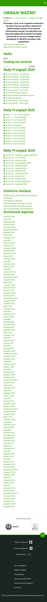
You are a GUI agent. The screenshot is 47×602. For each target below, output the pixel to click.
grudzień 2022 (9, 293)
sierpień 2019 (9, 382)
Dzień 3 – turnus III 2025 (15, 141)
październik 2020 (10, 353)
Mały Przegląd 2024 (19, 150)
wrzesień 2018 (9, 411)
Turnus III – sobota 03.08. (16, 168)
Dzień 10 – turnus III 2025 (16, 120)
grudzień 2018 (9, 403)
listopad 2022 (9, 295)
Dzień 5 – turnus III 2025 (15, 136)
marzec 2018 (8, 427)
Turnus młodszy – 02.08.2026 (17, 87)
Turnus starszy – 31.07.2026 (17, 90)
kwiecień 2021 (9, 340)
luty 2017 (7, 459)
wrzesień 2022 (9, 301)
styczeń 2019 (8, 401)
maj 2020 (7, 361)
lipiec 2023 (7, 282)
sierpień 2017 (9, 443)
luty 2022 (7, 319)
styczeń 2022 (8, 322)
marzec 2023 (8, 290)
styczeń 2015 (8, 501)
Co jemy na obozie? (13, 98)
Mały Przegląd (20, 570)
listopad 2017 (9, 438)
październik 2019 (10, 380)
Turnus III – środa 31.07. (15, 176)
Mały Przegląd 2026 (19, 69)
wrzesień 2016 (9, 472)
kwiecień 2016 (9, 480)
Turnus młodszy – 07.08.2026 (17, 74)
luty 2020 (7, 369)
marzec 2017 (8, 456)
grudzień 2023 (9, 272)
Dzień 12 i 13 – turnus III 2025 (18, 114)
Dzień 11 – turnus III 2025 (16, 117)
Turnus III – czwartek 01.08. (17, 173)
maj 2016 (7, 477)
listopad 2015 (9, 490)
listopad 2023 (9, 274)
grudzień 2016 (9, 464)
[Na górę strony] (42, 535)
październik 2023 (10, 277)
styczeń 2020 (8, 372)
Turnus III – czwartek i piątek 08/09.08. (21, 155)
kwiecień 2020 (9, 364)
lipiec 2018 (7, 417)
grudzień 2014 (9, 504)
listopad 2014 (9, 506)
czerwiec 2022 (9, 309)
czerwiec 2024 (9, 259)
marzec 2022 (8, 316)
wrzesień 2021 (9, 330)
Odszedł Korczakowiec (12, 201)
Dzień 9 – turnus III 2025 (15, 122)
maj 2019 (7, 390)
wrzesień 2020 (9, 356)
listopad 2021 (9, 327)
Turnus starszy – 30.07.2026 (17, 100)
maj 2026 (7, 219)
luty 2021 (7, 345)
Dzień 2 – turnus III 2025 (15, 143)
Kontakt (17, 587)
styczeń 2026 (8, 224)
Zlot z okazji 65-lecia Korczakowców (18, 208)
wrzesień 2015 (9, 496)
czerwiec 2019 (9, 388)
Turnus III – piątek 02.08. (16, 171)
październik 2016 (10, 469)
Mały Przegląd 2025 (19, 110)
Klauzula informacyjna (23, 583)
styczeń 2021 (8, 348)
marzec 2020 (8, 367)
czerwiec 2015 (9, 498)
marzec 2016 (8, 483)
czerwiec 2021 (9, 335)
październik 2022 (10, 298)
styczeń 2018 (8, 432)
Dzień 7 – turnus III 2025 (15, 130)
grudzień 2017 (9, 435)
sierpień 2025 (9, 232)
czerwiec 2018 (9, 419)
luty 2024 (7, 269)
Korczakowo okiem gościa (16, 92)
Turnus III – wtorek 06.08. (16, 160)
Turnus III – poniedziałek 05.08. (18, 163)
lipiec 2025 (7, 235)
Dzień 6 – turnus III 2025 (15, 133)
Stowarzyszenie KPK (22, 579)
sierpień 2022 (9, 303)
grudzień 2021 (9, 324)
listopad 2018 (9, 406)
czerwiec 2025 (9, 237)
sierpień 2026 (9, 216)
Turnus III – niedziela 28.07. (17, 184)
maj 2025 (7, 240)
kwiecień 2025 (9, 243)
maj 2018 (7, 422)
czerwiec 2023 (9, 285)
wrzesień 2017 (9, 440)
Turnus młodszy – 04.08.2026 (17, 82)
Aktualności (19, 574)
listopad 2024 (9, 251)
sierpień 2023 (9, 280)
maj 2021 (7, 338)
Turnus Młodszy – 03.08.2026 (17, 85)
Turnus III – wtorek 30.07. (16, 179)
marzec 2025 (8, 245)
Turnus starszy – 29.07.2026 (17, 103)
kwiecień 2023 (9, 288)
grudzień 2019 (9, 374)
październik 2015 (10, 493)
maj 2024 (7, 261)
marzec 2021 (8, 343)
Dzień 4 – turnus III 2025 (15, 138)
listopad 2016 (9, 467)
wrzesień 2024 (9, 253)
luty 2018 (7, 430)
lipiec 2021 (7, 332)
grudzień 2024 (9, 248)
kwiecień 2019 (9, 393)
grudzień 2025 (9, 227)
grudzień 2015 (9, 488)
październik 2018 (10, 409)
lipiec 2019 (7, 385)
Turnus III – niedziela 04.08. (17, 165)
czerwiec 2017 (9, 448)
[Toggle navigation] (45, 3)
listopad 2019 (9, 377)
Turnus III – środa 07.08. (15, 157)
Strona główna (20, 565)
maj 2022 (7, 311)
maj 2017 (7, 451)
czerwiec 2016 (9, 475)
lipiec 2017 (7, 446)
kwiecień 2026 (9, 222)
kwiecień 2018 (9, 425)
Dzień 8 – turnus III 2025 (15, 128)
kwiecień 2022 (9, 314)
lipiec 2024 (7, 256)
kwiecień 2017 (9, 454)
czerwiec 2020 (9, 359)
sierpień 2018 (9, 414)
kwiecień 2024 (9, 264)
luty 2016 (7, 485)
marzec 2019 (8, 396)
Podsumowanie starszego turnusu (20, 95)
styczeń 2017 (8, 461)
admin (6, 20)
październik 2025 (10, 230)
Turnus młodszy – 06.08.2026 (17, 77)
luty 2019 (7, 398)
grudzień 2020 (9, 351)
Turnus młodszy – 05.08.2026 (17, 79)
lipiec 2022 (7, 306)
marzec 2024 (8, 266)
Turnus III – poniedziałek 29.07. (18, 181)
